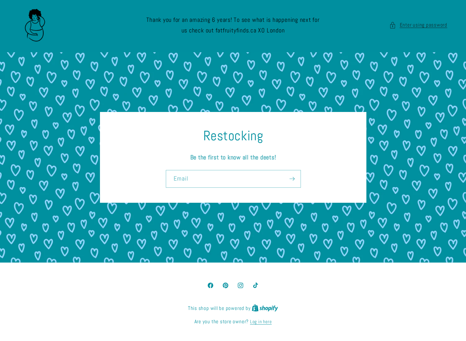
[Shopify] (265, 308)
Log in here (261, 321)
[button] (418, 25)
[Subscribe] (292, 179)
